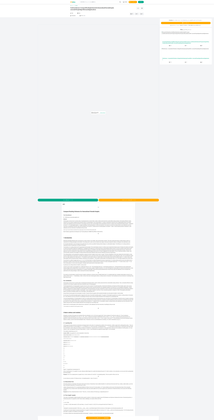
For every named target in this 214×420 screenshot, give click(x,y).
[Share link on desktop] (138, 8)
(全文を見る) (102, 112)
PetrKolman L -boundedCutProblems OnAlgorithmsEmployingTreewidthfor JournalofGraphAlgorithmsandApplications (185, 59)
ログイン (141, 2)
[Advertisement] (19, 35)
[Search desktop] (120, 2)
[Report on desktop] (142, 8)
